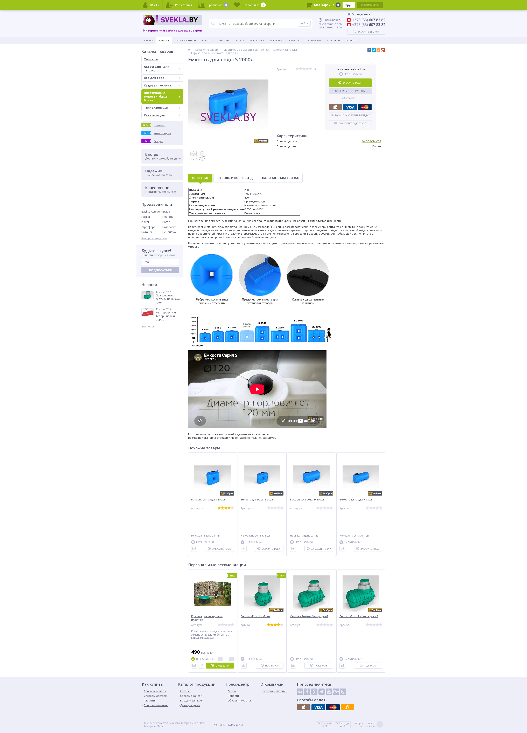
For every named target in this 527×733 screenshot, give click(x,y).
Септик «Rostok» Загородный (309, 616)
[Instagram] (343, 692)
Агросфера (148, 227)
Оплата (239, 40)
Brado (166, 211)
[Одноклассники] (378, 50)
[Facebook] (307, 692)
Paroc (166, 222)
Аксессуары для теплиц (156, 68)
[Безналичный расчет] (347, 707)
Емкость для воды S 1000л (208, 499)
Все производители (154, 238)
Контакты (333, 40)
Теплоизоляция (156, 108)
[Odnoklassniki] (314, 692)
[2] (300, 69)
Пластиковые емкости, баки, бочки (156, 96)
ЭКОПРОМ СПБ (371, 141)
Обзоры (224, 40)
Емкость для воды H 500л (355, 499)
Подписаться (160, 270)
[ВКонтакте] (369, 50)
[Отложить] (201, 666)
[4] (307, 69)
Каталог (164, 40)
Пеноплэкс (169, 232)
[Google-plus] (336, 692)
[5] (310, 69)
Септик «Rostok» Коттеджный (358, 616)
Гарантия (294, 40)
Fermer (145, 217)
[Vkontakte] (300, 692)
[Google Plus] (383, 50)
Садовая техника (157, 85)
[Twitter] (374, 50)
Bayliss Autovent (151, 211)
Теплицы (151, 59)
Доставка (276, 40)
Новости (207, 40)
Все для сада (154, 78)
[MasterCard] (365, 107)
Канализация (154, 115)
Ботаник (147, 232)
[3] (303, 69)
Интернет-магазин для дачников (364, 724)
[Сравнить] (194, 549)
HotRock (167, 217)
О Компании (313, 40)
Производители (185, 40)
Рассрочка (257, 40)
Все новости (149, 326)
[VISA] (350, 107)
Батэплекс (169, 227)
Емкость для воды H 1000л (307, 499)
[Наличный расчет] (335, 107)
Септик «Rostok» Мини (255, 616)
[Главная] (189, 49)
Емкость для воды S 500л (257, 499)
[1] (297, 69)
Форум (350, 40)
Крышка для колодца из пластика (207, 618)
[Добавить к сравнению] (194, 666)
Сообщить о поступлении (350, 90)
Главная (148, 40)
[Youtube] (329, 692)
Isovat (145, 222)
